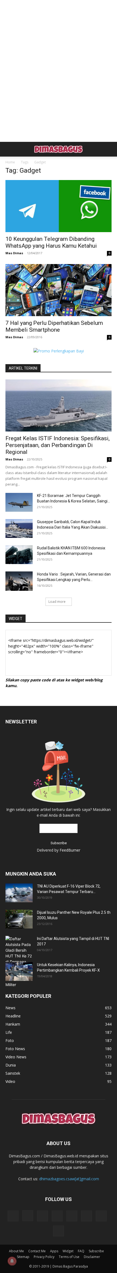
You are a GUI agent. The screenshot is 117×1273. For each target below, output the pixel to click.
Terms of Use (69, 1256)
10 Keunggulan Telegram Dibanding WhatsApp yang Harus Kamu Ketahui (51, 242)
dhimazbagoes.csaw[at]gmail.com (69, 1178)
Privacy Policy (44, 1256)
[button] (9, 149)
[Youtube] (58, 1231)
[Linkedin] (42, 1216)
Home (10, 162)
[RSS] (57, 1216)
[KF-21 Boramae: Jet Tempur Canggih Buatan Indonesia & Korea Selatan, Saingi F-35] (19, 502)
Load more (57, 601)
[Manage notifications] (12, 1261)
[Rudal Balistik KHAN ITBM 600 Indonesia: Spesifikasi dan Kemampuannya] (19, 554)
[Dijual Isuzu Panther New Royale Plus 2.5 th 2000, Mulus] (19, 919)
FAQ (81, 1251)
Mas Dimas (14, 253)
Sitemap (23, 1256)
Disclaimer (92, 1256)
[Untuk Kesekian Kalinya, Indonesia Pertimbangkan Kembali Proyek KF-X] (19, 971)
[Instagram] (27, 1215)
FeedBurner (70, 850)
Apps (54, 1251)
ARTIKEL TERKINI (23, 368)
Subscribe (96, 1251)
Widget (68, 1251)
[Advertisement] (58, 9)
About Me (16, 1251)
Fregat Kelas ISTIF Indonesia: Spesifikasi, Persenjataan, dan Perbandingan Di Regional (57, 445)
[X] (86, 1216)
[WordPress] (101, 1216)
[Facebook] (13, 1216)
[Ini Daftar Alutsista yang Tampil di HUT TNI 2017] (19, 961)
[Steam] (71, 1216)
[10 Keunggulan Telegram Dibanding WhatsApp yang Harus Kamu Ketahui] (58, 206)
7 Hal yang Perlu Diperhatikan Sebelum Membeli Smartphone (54, 326)
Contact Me (37, 1251)
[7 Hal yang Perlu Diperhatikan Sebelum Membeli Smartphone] (58, 290)
